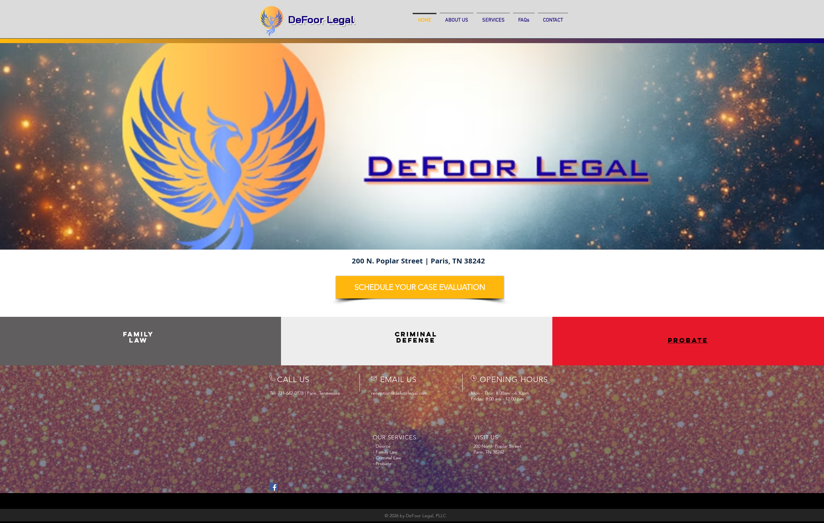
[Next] (787, 144)
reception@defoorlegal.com (399, 393)
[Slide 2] (412, 233)
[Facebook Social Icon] (273, 487)
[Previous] (37, 144)
